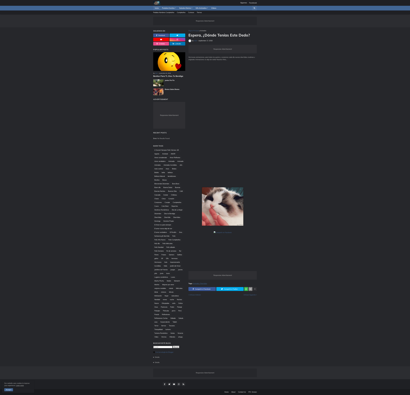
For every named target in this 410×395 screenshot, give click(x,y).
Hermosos (157, 262)
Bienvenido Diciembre (161, 184)
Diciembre (157, 214)
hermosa (174, 258)
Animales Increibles (170, 165)
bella (163, 172)
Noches (179, 300)
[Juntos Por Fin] (158, 82)
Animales (203, 30)
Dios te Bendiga (169, 214)
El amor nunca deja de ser (163, 229)
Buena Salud (167, 187)
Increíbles (157, 266)
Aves (167, 169)
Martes (156, 285)
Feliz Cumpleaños (174, 240)
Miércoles (179, 288)
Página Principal (193, 30)
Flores (156, 255)
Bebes (174, 169)
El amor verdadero (160, 232)
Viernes (163, 337)
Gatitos (179, 255)
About (233, 392)
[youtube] (161, 39)
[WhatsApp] (246, 289)
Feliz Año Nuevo (159, 240)
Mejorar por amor (168, 285)
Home (226, 392)
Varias (172, 333)
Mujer (166, 296)
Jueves (180, 270)
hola (165, 262)
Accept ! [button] (8, 390)
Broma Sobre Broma (172, 89)
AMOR (173, 154)
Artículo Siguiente (250, 295)
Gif (162, 258)
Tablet (175, 322)
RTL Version (252, 392)
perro (173, 311)
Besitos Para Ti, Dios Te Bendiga (168, 76)
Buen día (157, 187)
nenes (165, 300)
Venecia (180, 333)
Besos (164, 180)
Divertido (167, 217)
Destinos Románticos (161, 210)
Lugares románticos (161, 277)
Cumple (167, 202)
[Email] (250, 289)
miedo (171, 288)
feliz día (157, 243)
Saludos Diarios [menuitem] (185, 8)
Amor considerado (160, 158)
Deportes (174, 206)
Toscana (172, 326)
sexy (155, 322)
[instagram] (177, 39)
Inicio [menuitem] (157, 8)
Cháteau (174, 195)
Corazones (158, 202)
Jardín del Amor (175, 266)
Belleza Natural (159, 176)
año (181, 165)
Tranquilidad (158, 329)
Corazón (171, 199)
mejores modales (160, 288)
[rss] (183, 384)
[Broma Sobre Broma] (158, 91)
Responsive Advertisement (205, 21)
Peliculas (166, 311)
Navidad (157, 300)
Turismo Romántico (161, 333)
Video (156, 337)
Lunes (173, 277)
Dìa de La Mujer (177, 210)
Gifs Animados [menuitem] (201, 8)
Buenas (177, 187)
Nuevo (156, 303)
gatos (156, 258)
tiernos (163, 326)
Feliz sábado (170, 247)
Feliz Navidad (158, 247)
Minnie (171, 292)
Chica (163, 199)
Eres (180, 232)
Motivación (158, 296)
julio (155, 273)
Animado (180, 161)
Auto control (158, 169)
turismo (168, 329)
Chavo (156, 199)
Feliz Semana (159, 251)
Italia (165, 266)
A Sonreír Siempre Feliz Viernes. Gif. (166, 150)
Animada (171, 161)
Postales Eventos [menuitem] (168, 8)
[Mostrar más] (255, 289)
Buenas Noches (159, 191)
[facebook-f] (164, 384)
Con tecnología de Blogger (164, 352)
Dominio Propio (168, 221)
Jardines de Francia (161, 270)
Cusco (156, 206)
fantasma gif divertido (161, 236)
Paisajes (157, 311)
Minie (156, 292)
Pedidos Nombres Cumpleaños (163, 12)
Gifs (167, 258)
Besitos (157, 180)
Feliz (173, 236)
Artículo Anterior (195, 295)
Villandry (172, 337)
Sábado (173, 318)
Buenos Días (172, 191)
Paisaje (179, 307)
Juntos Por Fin (169, 80)
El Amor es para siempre (162, 225)
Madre (169, 281)
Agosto (156, 154)
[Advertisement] (223, 98)
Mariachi (177, 281)
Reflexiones (166, 314)
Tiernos (199, 12)
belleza (170, 172)
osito (173, 303)
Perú (180, 311)
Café (181, 191)
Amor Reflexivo (175, 158)
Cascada (157, 195)
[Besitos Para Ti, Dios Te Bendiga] (169, 61)
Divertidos (203, 283)
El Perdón (173, 232)
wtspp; (180, 337)
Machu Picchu (159, 281)
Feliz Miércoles (168, 243)
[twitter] (177, 35)
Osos (156, 307)
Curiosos (191, 12)
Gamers (171, 255)
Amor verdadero (159, 161)
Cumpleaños (181, 12)
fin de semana (171, 251)
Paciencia (164, 307)
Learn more (20, 385)
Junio (161, 273)
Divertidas (157, 217)
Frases (163, 255)
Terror (156, 326)
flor (180, 251)
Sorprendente (165, 322)
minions (163, 292)
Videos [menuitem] (213, 8)
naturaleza (175, 296)
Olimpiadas (165, 303)
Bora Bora (175, 184)
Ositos (180, 303)
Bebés (156, 172)
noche (172, 300)
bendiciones (172, 176)
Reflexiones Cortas (161, 318)
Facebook (253, 3)
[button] (254, 8)
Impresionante (175, 262)
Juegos (172, 270)
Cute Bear (165, 206)
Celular (165, 195)
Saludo (181, 318)
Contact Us (242, 392)
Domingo (157, 221)
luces (168, 273)
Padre (172, 307)
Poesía (156, 314)
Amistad (165, 154)
